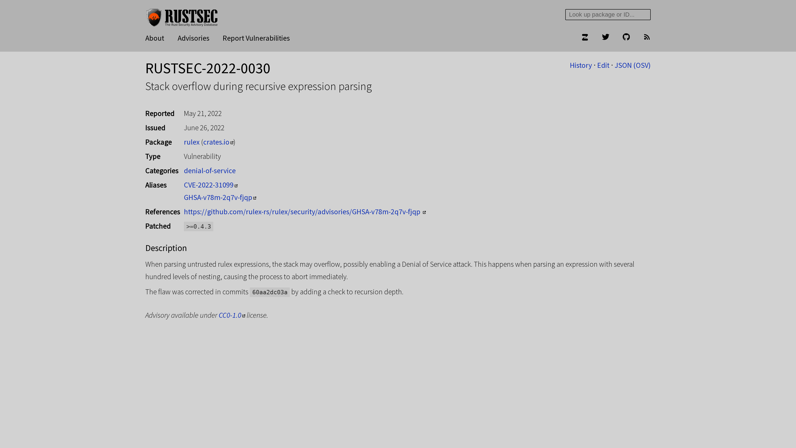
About (154, 38)
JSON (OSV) (633, 65)
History (581, 65)
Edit (603, 65)
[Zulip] (585, 38)
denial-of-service (210, 170)
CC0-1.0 (230, 315)
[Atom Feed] (647, 38)
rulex (192, 142)
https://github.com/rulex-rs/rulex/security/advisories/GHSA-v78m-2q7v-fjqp (303, 211)
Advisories (193, 38)
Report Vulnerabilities (256, 38)
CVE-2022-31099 (209, 185)
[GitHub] (626, 38)
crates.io (216, 142)
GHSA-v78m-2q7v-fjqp (218, 197)
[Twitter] (605, 38)
